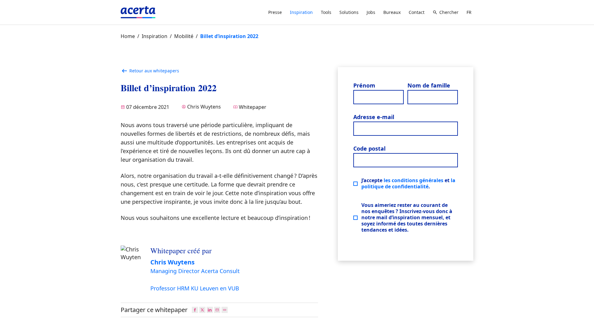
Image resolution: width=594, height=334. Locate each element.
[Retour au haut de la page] (584, 324)
